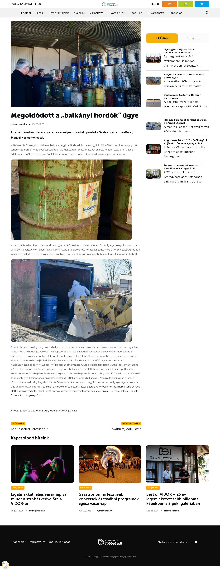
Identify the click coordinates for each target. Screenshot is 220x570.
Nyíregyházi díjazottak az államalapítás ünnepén (179, 51)
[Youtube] (39, 4)
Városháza (96, 13)
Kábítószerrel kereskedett (29, 429)
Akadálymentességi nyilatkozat (172, 542)
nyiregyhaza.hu (19, 124)
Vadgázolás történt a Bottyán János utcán (182, 96)
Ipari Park (137, 13)
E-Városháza (156, 13)
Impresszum (37, 542)
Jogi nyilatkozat (59, 542)
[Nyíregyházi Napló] (185, 4)
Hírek (39, 13)
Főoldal (26, 13)
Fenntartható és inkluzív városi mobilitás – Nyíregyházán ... (183, 167)
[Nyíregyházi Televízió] (169, 4)
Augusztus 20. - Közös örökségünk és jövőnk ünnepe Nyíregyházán (186, 142)
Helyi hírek (18, 488)
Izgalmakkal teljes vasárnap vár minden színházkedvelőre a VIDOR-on (39, 499)
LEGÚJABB (162, 38)
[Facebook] (35, 4)
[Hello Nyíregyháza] (202, 4)
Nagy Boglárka (171, 511)
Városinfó (116, 13)
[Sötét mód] (155, 4)
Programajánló (60, 13)
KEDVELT (193, 38)
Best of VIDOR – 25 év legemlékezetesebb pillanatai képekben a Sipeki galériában (173, 499)
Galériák (79, 13)
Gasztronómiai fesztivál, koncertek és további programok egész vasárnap (109, 499)
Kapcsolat (175, 13)
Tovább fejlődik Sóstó (125, 429)
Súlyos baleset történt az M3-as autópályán (184, 76)
